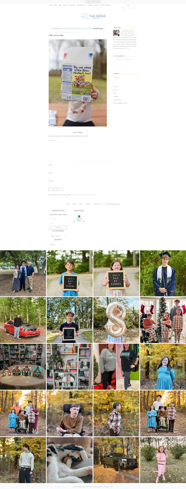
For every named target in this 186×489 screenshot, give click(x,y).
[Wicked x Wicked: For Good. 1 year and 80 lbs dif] (116, 367)
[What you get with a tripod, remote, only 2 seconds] (23, 413)
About (115, 90)
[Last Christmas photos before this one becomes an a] (23, 460)
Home (62, 28)
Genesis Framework (98, 486)
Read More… (127, 48)
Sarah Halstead (93, 16)
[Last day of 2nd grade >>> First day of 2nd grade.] (116, 273)
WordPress (106, 486)
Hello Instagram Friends (120, 103)
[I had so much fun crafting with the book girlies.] (23, 367)
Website (51, 180)
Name (51, 165)
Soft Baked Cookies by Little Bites (82, 28)
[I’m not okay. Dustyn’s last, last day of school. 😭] (70, 320)
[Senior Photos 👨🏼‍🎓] (23, 320)
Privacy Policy (117, 99)
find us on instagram (93, 1)
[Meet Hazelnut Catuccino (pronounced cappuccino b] (70, 460)
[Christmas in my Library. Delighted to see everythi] (70, 367)
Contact (116, 96)
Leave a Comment (75, 32)
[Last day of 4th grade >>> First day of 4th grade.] (70, 273)
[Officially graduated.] (23, 273)
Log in (111, 486)
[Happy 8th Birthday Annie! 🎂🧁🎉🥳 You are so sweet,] (116, 320)
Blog (115, 93)
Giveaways (68, 28)
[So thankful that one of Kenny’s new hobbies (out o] (116, 460)
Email (51, 173)
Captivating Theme (87, 486)
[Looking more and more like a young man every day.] (70, 413)
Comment (52, 140)
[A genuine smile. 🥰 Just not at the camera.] (116, 413)
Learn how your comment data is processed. (84, 194)
